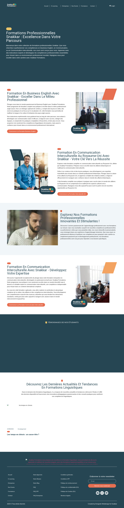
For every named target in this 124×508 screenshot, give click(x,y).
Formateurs (11, 491)
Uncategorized (22, 429)
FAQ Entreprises (38, 495)
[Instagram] (102, 493)
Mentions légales (65, 495)
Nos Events (11, 487)
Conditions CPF (65, 479)
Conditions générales (67, 474)
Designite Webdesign (102, 504)
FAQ (34, 487)
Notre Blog (36, 483)
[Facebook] (97, 493)
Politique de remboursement (69, 483)
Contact (10, 495)
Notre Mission (37, 479)
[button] (9, 228)
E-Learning (11, 479)
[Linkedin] (106, 493)
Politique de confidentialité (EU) (70, 487)
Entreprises (11, 483)
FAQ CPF (36, 491)
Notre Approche (37, 474)
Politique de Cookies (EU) (68, 491)
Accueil (10, 474)
